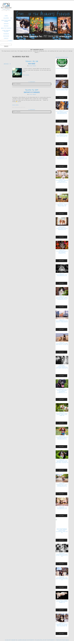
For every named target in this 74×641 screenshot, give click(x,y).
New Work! (31, 64)
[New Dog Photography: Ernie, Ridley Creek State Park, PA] (62, 407)
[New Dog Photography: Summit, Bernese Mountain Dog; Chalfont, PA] (62, 618)
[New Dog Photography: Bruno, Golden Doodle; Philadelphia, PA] (62, 431)
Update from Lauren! (62, 68)
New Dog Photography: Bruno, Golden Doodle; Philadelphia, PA (62, 438)
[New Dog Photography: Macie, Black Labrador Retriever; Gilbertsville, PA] (62, 383)
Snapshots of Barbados (32, 92)
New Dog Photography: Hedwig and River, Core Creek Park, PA (62, 204)
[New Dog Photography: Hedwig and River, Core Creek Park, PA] (62, 198)
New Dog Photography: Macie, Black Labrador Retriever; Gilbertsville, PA (62, 390)
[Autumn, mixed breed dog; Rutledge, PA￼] (62, 84)
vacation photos (22, 107)
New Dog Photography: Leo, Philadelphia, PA (62, 507)
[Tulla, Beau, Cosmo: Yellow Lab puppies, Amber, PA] (62, 595)
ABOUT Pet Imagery (6, 28)
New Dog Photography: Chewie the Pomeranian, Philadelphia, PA (62, 112)
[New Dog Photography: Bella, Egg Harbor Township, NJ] (62, 245)
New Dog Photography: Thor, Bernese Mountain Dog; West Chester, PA (62, 461)
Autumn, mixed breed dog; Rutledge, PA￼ (62, 90)
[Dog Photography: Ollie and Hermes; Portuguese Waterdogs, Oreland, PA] (62, 523)
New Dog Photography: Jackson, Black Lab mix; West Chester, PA (62, 367)
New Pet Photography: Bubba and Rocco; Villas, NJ (62, 343)
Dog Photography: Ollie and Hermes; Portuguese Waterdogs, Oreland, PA (62, 530)
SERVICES (6, 23)
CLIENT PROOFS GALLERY (6, 31)
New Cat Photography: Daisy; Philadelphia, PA (62, 274)
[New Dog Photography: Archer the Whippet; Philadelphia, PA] (62, 174)
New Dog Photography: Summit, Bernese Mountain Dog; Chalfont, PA (62, 625)
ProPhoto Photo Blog (62, 639)
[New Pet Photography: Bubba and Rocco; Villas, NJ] (62, 337)
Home (6, 15)
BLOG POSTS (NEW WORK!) (6, 21)
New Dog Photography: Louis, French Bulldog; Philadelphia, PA (62, 485)
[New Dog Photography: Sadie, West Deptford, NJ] (62, 129)
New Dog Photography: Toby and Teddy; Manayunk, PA (62, 578)
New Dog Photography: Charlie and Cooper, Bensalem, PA (62, 228)
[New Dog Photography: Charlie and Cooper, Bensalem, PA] (62, 221)
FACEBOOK (6, 33)
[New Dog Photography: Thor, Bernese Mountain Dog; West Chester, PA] (62, 454)
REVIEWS (6, 26)
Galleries (6, 18)
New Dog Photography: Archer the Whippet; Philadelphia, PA (62, 181)
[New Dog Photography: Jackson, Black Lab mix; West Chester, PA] (62, 360)
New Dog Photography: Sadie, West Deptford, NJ (62, 135)
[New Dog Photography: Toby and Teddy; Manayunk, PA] (62, 571)
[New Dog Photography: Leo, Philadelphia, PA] (62, 502)
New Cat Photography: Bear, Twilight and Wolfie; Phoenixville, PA (62, 298)
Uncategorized (17, 79)
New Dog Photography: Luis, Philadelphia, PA (62, 157)
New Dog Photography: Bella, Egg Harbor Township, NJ (62, 252)
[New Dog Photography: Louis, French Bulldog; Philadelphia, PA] (62, 478)
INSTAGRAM (6, 36)
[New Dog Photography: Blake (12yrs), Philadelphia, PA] (62, 548)
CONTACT (6, 38)
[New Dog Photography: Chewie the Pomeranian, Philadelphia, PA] (62, 105)
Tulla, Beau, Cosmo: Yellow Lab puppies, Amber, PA (62, 601)
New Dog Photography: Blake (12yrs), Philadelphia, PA (62, 555)
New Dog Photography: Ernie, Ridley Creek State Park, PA (62, 414)
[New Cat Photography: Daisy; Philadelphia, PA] (62, 268)
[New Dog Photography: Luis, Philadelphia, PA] (62, 151)
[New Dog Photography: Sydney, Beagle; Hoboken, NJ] (62, 315)
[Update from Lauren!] (62, 63)
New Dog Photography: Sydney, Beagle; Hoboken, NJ (62, 321)
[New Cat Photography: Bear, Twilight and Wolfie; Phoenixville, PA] (62, 291)
